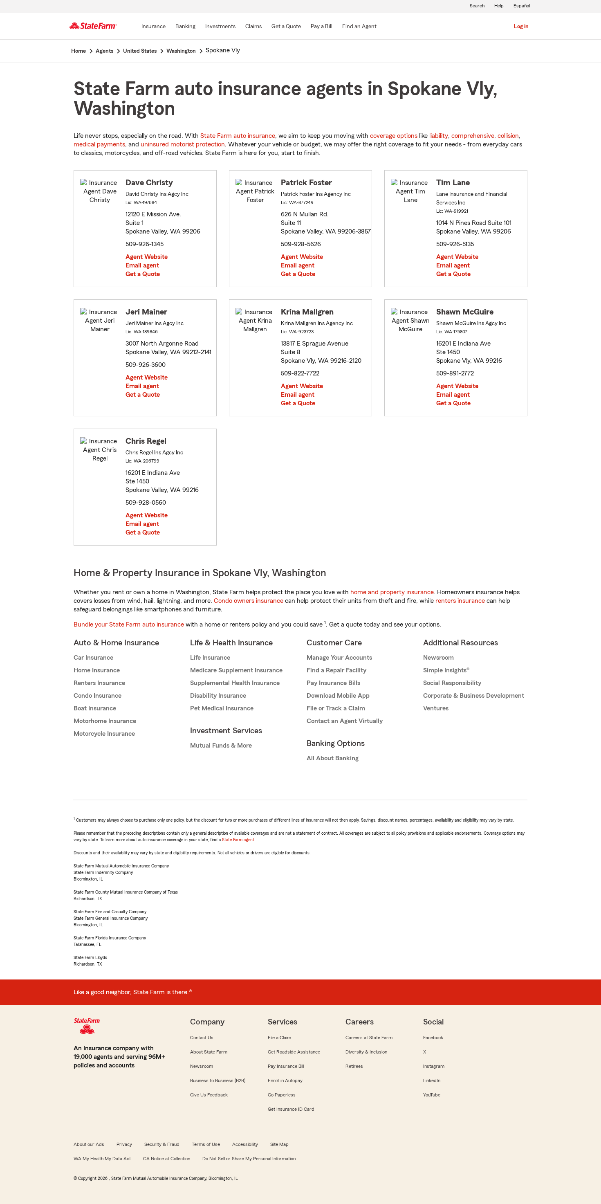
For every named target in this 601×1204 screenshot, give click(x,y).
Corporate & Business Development (473, 695)
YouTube (431, 1094)
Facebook (433, 1037)
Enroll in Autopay (285, 1080)
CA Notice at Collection (166, 1158)
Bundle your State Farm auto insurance (129, 624)
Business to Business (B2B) (217, 1080)
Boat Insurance (95, 708)
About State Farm (208, 1051)
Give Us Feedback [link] (209, 1094)
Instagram (433, 1066)
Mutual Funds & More (221, 745)
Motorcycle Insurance (104, 733)
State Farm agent (238, 839)
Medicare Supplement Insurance (236, 670)
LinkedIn (431, 1080)
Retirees (354, 1066)
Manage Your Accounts (339, 657)
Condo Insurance (97, 695)
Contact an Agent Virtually (345, 721)
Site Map (279, 1144)
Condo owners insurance (248, 601)
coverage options (393, 136)
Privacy (124, 1144)
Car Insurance (93, 657)
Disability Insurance (218, 695)
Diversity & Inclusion (366, 1051)
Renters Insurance (99, 683)
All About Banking (333, 758)
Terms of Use (206, 1144)
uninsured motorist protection (183, 144)
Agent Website (147, 257)
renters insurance (460, 601)
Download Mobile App (338, 695)
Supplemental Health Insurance (235, 683)
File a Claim (279, 1037)
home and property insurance (392, 592)
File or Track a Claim (336, 708)
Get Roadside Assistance (294, 1051)
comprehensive (472, 136)
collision (508, 136)
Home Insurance (97, 670)
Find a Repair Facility (336, 670)
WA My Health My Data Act (102, 1158)
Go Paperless (282, 1094)
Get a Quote (143, 274)
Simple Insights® (446, 670)
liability (438, 136)
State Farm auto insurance (237, 136)
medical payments (99, 144)
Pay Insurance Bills (333, 683)
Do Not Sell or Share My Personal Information (249, 1158)
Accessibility (245, 1144)
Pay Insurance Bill (286, 1066)
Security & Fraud (161, 1144)
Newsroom (438, 657)
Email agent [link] (142, 265)
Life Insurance (210, 657)
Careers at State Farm (368, 1037)
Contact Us (201, 1037)
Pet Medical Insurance (221, 708)
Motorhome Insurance (105, 721)
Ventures (436, 708)
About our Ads (89, 1144)
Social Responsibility (452, 683)
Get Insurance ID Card (291, 1109)
